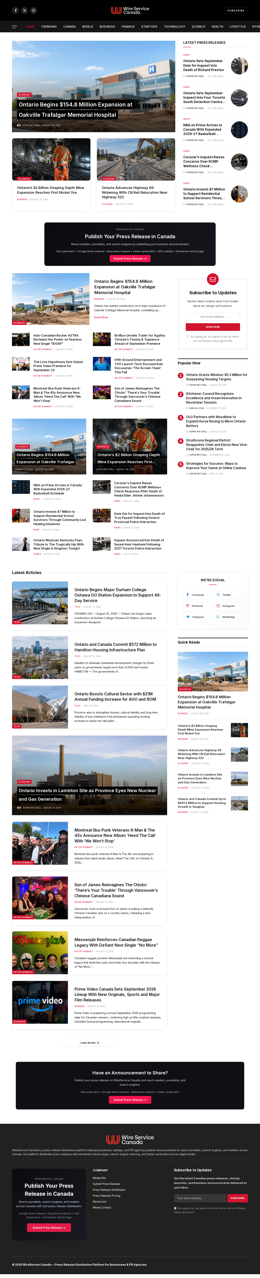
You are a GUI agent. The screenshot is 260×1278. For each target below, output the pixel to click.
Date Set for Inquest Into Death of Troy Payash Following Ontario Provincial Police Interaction (139, 518)
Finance (128, 26)
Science (198, 26)
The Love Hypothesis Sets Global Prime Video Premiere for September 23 (58, 366)
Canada (69, 26)
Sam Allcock (196, 408)
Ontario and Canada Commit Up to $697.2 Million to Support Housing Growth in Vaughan (202, 803)
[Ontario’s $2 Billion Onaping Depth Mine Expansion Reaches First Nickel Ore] (51, 159)
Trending (49, 26)
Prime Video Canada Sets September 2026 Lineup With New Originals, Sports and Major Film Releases (117, 994)
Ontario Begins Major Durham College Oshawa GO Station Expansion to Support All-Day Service (117, 595)
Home (30, 26)
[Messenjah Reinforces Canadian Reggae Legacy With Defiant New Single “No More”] (40, 952)
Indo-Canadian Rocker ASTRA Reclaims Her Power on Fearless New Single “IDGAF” (57, 339)
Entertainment (42, 349)
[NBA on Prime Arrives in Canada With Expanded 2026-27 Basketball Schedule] (239, 129)
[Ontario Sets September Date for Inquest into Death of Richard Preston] (239, 65)
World (87, 26)
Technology (174, 26)
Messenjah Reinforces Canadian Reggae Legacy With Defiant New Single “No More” (116, 942)
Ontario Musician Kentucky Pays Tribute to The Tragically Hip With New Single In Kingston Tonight (58, 544)
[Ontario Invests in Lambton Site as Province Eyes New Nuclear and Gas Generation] (89, 775)
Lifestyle (238, 26)
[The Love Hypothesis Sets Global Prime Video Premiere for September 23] (21, 364)
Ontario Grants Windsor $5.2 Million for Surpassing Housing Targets (216, 377)
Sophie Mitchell (31, 125)
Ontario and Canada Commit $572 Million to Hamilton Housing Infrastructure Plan (115, 647)
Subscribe (236, 10)
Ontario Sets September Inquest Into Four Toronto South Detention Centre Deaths (204, 97)
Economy (109, 179)
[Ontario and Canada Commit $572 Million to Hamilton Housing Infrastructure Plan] (40, 657)
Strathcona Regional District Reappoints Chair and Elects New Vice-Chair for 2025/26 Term (217, 444)
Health (217, 26)
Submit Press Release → (130, 258)
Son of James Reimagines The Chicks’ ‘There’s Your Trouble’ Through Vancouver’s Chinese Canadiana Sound (137, 394)
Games (37, 554)
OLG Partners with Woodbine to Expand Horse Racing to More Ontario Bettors (216, 421)
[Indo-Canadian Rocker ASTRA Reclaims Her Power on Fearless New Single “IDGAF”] (21, 339)
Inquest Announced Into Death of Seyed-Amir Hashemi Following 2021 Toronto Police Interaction (139, 544)
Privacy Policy (211, 340)
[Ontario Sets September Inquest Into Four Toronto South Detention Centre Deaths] (239, 97)
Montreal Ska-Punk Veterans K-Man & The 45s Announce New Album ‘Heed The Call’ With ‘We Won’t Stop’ (57, 394)
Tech (17, 622)
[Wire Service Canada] (130, 10)
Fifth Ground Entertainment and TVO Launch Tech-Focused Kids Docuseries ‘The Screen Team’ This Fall (139, 366)
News (186, 55)
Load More (88, 1042)
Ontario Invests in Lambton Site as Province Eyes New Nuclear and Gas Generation (200, 778)
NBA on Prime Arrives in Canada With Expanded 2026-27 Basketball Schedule (202, 129)
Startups (149, 26)
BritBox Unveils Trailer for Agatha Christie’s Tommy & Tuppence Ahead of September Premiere (140, 339)
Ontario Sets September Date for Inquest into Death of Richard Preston (203, 65)
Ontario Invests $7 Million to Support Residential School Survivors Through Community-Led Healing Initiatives (204, 193)
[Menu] (14, 26)
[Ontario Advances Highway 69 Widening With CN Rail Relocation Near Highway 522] (136, 159)
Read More (101, 317)
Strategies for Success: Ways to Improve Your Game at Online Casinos (216, 466)
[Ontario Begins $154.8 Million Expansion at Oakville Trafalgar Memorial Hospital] (93, 86)
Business (107, 26)
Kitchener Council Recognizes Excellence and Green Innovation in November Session (214, 398)
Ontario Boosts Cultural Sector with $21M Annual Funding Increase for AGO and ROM (115, 697)
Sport (187, 119)
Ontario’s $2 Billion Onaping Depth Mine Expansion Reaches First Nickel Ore (50, 190)
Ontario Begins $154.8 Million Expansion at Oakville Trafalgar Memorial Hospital (125, 287)
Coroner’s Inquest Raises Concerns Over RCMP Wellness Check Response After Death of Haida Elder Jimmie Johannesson (203, 161)
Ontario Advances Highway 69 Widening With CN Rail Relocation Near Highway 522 (134, 192)
